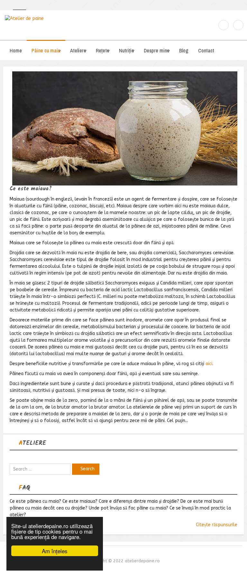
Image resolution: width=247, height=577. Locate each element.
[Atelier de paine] (62, 18)
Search (87, 469)
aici (209, 363)
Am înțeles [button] (55, 551)
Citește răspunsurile (216, 524)
